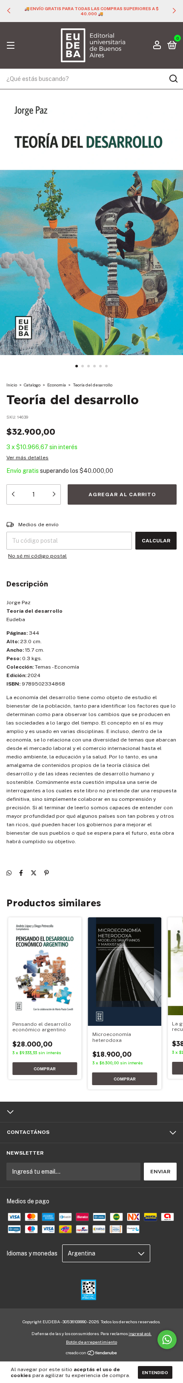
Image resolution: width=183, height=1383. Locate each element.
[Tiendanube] (91, 1353)
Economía (56, 384)
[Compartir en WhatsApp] (8, 872)
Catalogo (32, 384)
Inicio (11, 384)
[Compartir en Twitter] (34, 872)
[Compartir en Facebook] (21, 872)
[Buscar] (173, 78)
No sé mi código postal (37, 556)
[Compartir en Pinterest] (46, 872)
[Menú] (12, 46)
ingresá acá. (140, 1333)
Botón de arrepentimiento (91, 1341)
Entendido (155, 1372)
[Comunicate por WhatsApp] (167, 1339)
